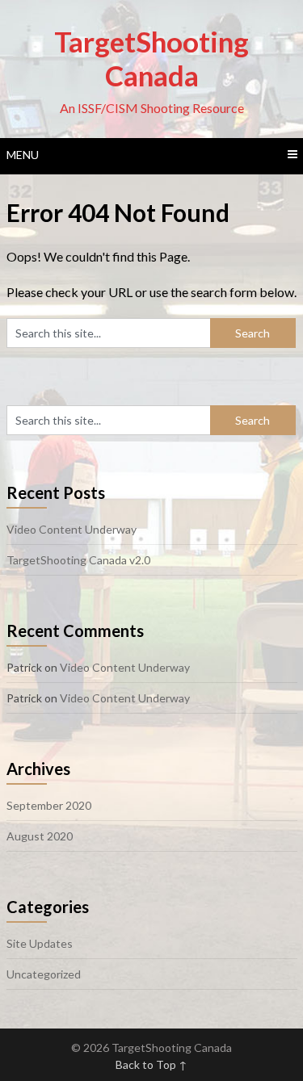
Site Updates (39, 943)
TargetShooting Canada (151, 58)
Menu (22, 154)
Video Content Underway (71, 529)
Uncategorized (43, 974)
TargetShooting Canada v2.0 (78, 560)
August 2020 (39, 836)
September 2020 (48, 805)
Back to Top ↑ (151, 1064)
